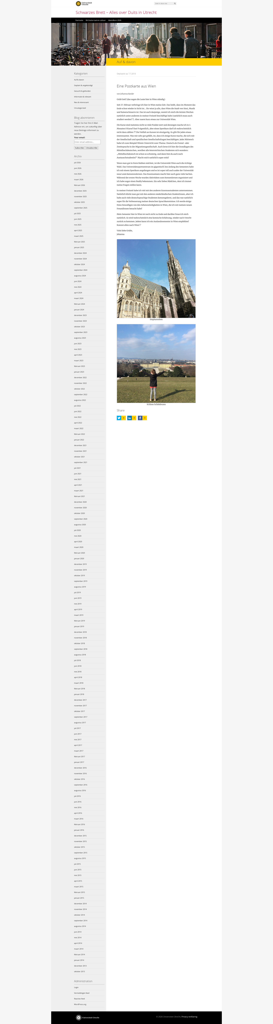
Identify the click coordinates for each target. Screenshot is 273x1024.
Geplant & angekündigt (83, 85)
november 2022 (80, 383)
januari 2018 (79, 694)
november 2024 (80, 259)
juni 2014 (77, 932)
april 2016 (78, 813)
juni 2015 (77, 869)
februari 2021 (79, 496)
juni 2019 (77, 598)
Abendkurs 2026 (114, 20)
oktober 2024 (79, 264)
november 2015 (80, 841)
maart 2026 (78, 179)
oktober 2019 (79, 575)
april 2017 (78, 745)
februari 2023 (79, 366)
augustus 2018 (80, 655)
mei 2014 (77, 937)
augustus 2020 (80, 524)
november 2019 (80, 570)
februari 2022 (79, 434)
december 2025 (80, 191)
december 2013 (80, 966)
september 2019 (80, 581)
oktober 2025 (79, 202)
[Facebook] (140, 418)
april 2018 (78, 677)
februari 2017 (79, 756)
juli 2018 (77, 660)
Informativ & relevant (82, 97)
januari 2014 (79, 960)
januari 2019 (79, 626)
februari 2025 (79, 242)
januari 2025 (79, 247)
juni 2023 (77, 343)
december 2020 (80, 502)
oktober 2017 (79, 711)
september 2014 (80, 920)
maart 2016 (78, 819)
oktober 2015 (79, 847)
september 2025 (80, 208)
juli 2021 (77, 468)
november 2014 (80, 909)
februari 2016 (79, 824)
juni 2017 (77, 734)
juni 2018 (77, 666)
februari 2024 (79, 304)
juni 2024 (77, 281)
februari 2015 (79, 892)
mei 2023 (77, 349)
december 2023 (80, 315)
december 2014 (80, 903)
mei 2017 (77, 739)
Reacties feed (79, 999)
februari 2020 (79, 553)
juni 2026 (77, 168)
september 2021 (80, 462)
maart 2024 (78, 298)
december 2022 (80, 377)
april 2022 (78, 423)
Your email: (79, 137)
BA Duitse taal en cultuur (96, 20)
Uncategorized (80, 108)
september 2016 (80, 785)
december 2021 (80, 445)
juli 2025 (77, 213)
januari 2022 (79, 440)
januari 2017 (79, 762)
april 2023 (78, 355)
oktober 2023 (79, 326)
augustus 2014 (80, 926)
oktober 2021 (79, 457)
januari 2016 (79, 830)
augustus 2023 (80, 338)
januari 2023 (79, 372)
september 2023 (80, 332)
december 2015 (80, 836)
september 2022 (80, 394)
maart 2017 (78, 751)
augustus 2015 (80, 858)
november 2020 (80, 507)
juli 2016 (77, 796)
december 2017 (80, 700)
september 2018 (80, 649)
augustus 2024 (80, 276)
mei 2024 (77, 287)
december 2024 (80, 253)
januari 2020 (79, 558)
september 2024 (80, 270)
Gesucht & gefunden (82, 91)
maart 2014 (78, 949)
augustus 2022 (80, 400)
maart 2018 (78, 683)
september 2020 (80, 519)
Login (76, 987)
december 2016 (80, 768)
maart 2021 (78, 490)
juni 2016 (77, 802)
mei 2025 (77, 225)
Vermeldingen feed (81, 993)
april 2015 (78, 881)
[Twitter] (119, 418)
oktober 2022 (79, 389)
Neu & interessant (81, 102)
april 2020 (78, 541)
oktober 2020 (79, 513)
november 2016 (80, 773)
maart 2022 (78, 428)
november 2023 (80, 321)
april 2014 (78, 943)
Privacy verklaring (189, 1016)
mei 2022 (77, 417)
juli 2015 (77, 864)
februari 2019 (79, 621)
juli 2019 (77, 592)
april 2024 (78, 292)
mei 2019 (77, 604)
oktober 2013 (79, 971)
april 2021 (78, 485)
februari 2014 (79, 954)
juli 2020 (77, 530)
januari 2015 (79, 898)
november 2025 (80, 196)
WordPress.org (80, 1004)
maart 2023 (78, 360)
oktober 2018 (79, 643)
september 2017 (80, 717)
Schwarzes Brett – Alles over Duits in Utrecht (116, 12)
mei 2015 (77, 875)
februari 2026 (79, 185)
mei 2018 (77, 671)
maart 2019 (78, 615)
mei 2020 (77, 536)
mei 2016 (77, 807)
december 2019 (80, 564)
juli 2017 (77, 728)
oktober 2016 (79, 779)
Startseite (79, 20)
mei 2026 (77, 174)
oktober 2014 (79, 915)
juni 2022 (77, 411)
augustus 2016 (80, 790)
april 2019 (78, 609)
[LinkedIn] (129, 418)
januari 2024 (79, 309)
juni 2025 (77, 219)
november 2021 (80, 451)
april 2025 (78, 230)
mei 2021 (77, 479)
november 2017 (80, 705)
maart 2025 (78, 236)
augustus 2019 (80, 587)
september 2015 (80, 853)
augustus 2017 (80, 722)
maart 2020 (78, 547)
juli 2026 (77, 162)
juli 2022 (77, 406)
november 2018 (80, 638)
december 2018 (80, 632)
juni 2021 (77, 474)
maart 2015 (78, 886)
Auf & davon (79, 80)
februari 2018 (79, 688)
